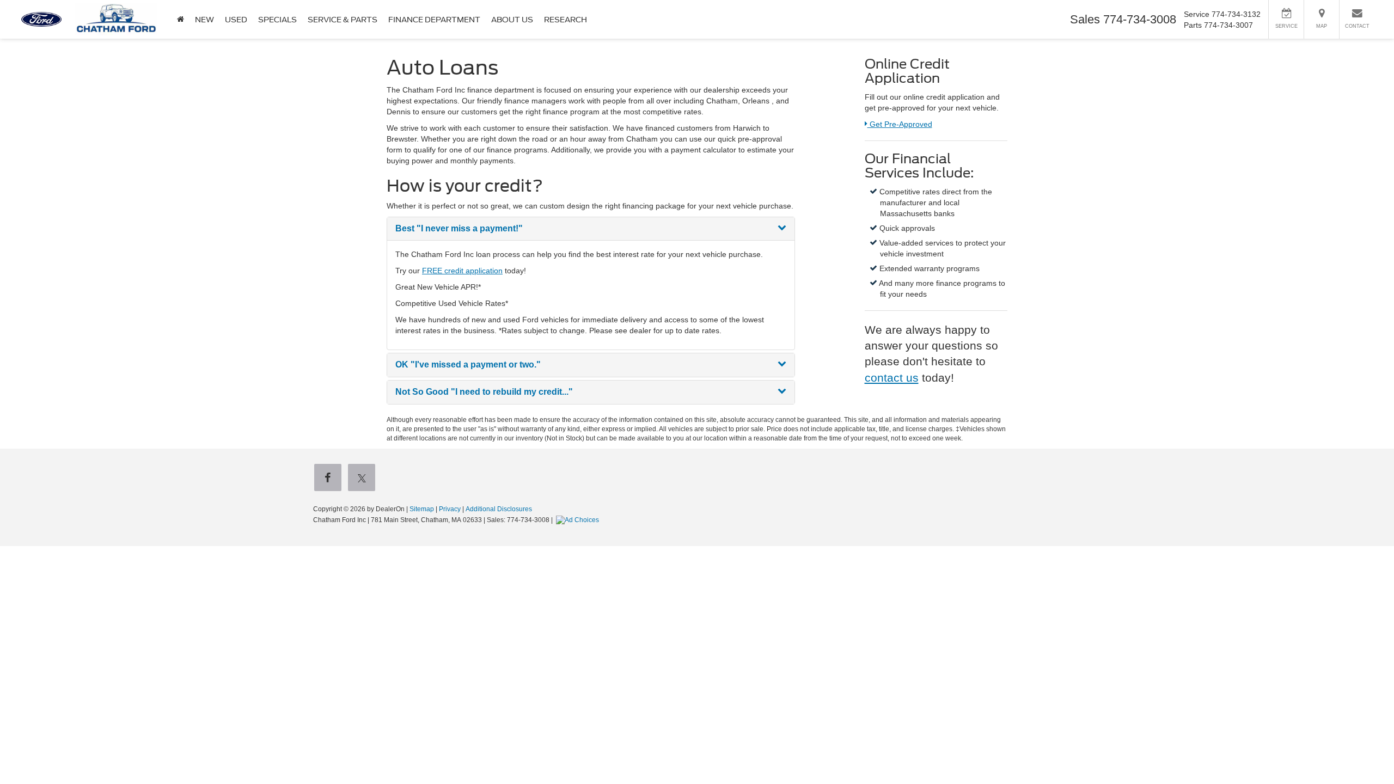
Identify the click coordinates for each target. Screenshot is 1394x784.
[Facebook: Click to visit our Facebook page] (330, 478)
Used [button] (236, 19)
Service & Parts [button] (342, 19)
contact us (892, 377)
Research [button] (565, 19)
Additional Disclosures (499, 509)
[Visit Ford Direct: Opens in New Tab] (579, 520)
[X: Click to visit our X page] (364, 478)
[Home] (180, 19)
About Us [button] (512, 19)
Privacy (450, 509)
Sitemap (421, 509)
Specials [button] (277, 19)
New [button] (204, 19)
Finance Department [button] (434, 19)
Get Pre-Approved (899, 124)
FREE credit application (462, 270)
